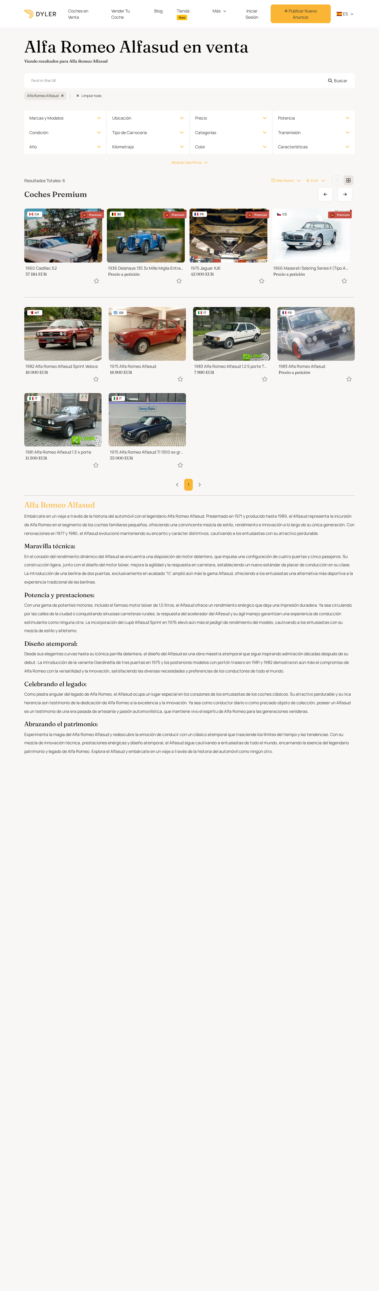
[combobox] (189, 80)
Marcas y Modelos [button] (46, 118)
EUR (314, 180)
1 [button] (188, 484)
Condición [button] (38, 132)
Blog (158, 11)
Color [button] (200, 147)
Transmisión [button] (289, 132)
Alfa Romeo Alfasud (43, 95)
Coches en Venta (78, 14)
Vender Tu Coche (120, 14)
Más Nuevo (285, 180)
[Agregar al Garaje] (96, 280)
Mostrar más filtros (186, 162)
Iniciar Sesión (251, 14)
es (345, 14)
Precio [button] (201, 118)
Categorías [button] (205, 132)
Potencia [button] (286, 118)
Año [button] (33, 147)
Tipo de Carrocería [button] (129, 132)
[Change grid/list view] (337, 180)
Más (217, 11)
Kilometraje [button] (123, 147)
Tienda (183, 14)
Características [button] (293, 147)
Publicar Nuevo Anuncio (302, 14)
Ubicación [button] (121, 118)
